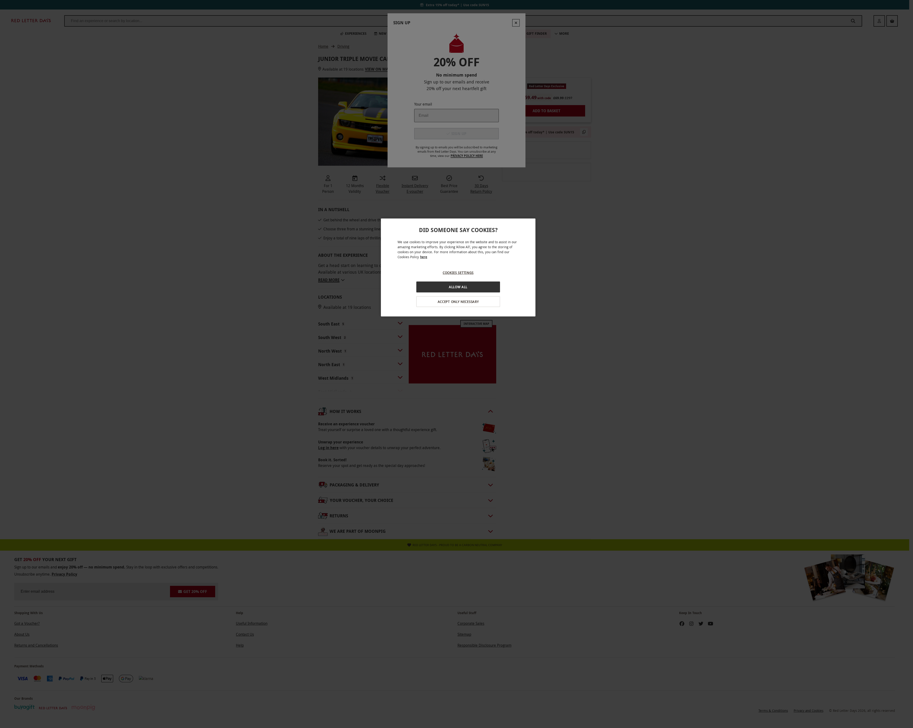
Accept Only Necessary (458, 301)
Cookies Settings (458, 272)
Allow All (458, 287)
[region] (458, 267)
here (423, 257)
